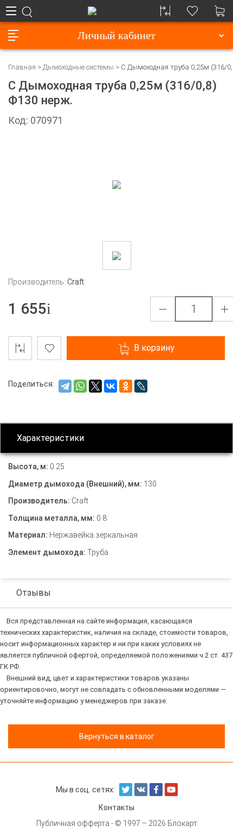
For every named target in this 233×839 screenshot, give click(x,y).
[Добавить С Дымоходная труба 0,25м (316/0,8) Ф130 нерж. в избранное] (49, 348)
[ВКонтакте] (110, 386)
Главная (22, 67)
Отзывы (33, 593)
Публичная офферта (72, 823)
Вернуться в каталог (116, 736)
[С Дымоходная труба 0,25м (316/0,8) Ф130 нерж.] (116, 255)
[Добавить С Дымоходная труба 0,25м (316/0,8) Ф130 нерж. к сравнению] (20, 348)
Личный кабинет (116, 35)
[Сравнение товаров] (165, 10)
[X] (95, 386)
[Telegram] (65, 386)
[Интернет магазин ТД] (92, 11)
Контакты (116, 807)
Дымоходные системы (78, 67)
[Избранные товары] (192, 10)
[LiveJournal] (140, 386)
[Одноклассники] (125, 386)
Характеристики (50, 438)
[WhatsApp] (80, 386)
